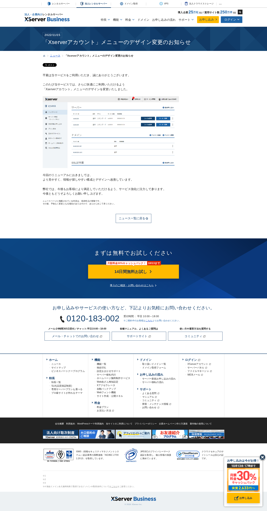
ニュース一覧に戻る (132, 218)
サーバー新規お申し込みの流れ (159, 378)
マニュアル (148, 397)
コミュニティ (194, 336)
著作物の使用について (201, 423)
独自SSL (101, 367)
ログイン (191, 359)
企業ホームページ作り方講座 (173, 423)
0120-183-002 (93, 318)
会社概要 (59, 423)
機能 (97, 359)
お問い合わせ (149, 407)
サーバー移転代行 (106, 374)
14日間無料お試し (131, 271)
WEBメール (193, 374)
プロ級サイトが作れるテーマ (66, 393)
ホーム (53, 359)
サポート (146, 389)
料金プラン (103, 407)
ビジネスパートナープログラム (68, 371)
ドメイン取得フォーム (154, 367)
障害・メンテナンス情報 (155, 404)
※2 (234, 12)
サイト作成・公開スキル (110, 396)
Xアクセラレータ (106, 385)
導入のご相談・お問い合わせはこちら (132, 285)
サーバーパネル (195, 367)
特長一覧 (56, 382)
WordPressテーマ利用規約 (90, 423)
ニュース (56, 364)
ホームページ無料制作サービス (113, 378)
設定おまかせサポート (109, 371)
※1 (200, 12)
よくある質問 (149, 393)
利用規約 (70, 423)
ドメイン (143, 19)
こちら (149, 320)
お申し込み (206, 19)
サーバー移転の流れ (153, 382)
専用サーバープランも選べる (66, 389)
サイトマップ (58, 367)
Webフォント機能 (106, 392)
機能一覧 (101, 364)
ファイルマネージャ (198, 371)
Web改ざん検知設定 (107, 381)
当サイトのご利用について (119, 423)
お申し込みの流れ (164, 19)
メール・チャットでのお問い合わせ (76, 336)
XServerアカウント (197, 364)
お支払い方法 (104, 410)
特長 (52, 378)
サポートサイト (137, 336)
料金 (97, 402)
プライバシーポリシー (146, 423)
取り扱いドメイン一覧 (154, 364)
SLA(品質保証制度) (61, 385)
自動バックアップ (106, 389)
